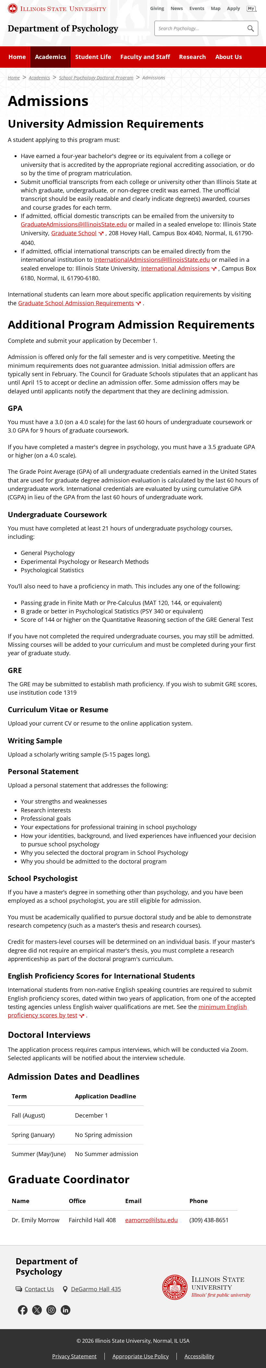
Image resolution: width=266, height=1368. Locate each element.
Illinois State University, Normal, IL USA (142, 1340)
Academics (50, 57)
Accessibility (199, 1356)
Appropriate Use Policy (141, 1356)
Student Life (93, 57)
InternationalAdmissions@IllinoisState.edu (152, 259)
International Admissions (175, 268)
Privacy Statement (74, 1356)
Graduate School (74, 233)
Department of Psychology (63, 28)
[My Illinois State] (251, 8)
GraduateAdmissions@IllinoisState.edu (74, 224)
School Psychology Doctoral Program (96, 78)
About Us (228, 57)
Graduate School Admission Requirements (76, 303)
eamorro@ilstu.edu (151, 1220)
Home (17, 57)
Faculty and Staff (145, 57)
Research (192, 57)
